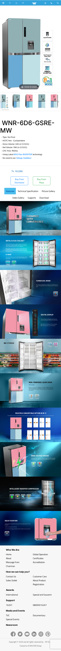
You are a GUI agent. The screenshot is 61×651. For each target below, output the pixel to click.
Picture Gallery (48, 191)
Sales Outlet (11, 580)
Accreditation (39, 562)
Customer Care (40, 576)
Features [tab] (10, 191)
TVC (8, 615)
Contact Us (11, 576)
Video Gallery (18, 197)
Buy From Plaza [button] (41, 181)
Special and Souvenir (42, 594)
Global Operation (40, 554)
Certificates (38, 558)
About (8, 558)
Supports (32, 197)
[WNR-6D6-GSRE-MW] (16, 101)
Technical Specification (28, 191)
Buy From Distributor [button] (19, 181)
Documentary (39, 615)
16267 (9, 605)
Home (8, 554)
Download (44, 197)
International (12, 594)
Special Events (12, 619)
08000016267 (40, 605)
